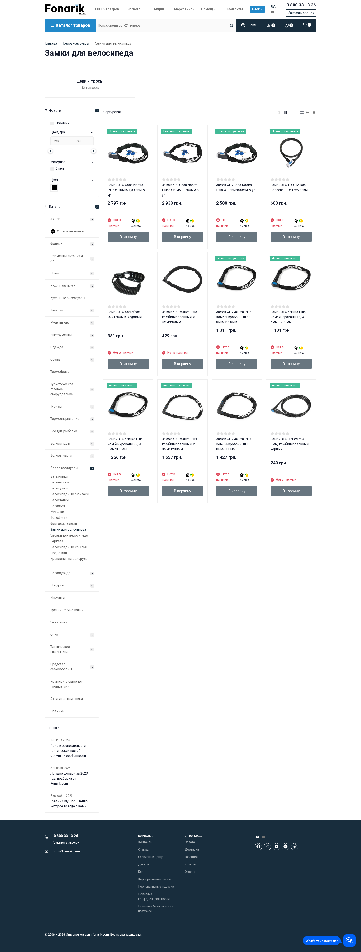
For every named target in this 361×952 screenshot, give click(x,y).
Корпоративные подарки (156, 886)
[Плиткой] (302, 112)
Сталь (60, 169)
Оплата (190, 842)
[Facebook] (258, 846)
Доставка (192, 849)
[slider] (50, 151)
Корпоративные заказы (155, 879)
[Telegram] (285, 846)
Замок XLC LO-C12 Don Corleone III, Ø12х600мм (289, 187)
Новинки (62, 123)
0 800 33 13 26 (301, 5)
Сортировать (113, 112)
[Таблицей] (314, 112)
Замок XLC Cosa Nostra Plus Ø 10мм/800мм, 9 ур (235, 187)
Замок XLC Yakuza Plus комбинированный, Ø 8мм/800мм (233, 444)
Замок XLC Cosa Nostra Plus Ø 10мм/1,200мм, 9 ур (180, 190)
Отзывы (143, 849)
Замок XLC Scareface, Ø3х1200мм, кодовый (125, 314)
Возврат (190, 864)
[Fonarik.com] (65, 9)
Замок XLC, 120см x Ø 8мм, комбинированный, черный (290, 444)
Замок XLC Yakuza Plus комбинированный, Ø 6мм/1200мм (288, 317)
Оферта (190, 872)
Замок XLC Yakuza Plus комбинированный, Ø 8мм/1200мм (179, 444)
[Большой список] (285, 112)
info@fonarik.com (67, 851)
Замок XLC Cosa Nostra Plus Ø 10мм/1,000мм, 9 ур (126, 190)
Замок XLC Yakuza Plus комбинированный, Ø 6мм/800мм (125, 444)
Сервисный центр (150, 857)
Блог (141, 872)
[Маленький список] (280, 112)
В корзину (128, 236)
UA (273, 6)
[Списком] (308, 112)
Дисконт (144, 864)
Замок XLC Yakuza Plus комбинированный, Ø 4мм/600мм (179, 317)
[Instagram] (267, 846)
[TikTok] (294, 846)
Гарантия (191, 857)
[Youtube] (276, 846)
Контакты (145, 842)
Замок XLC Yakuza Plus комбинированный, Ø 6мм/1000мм (233, 317)
